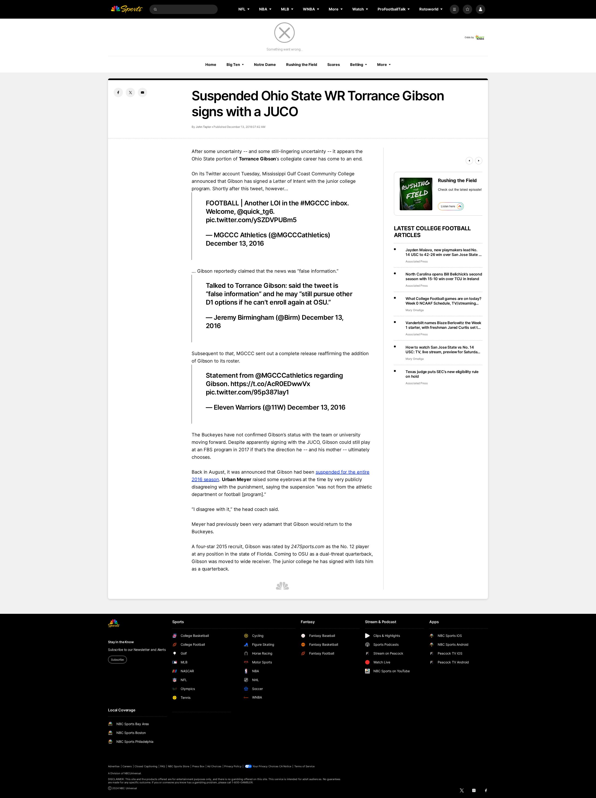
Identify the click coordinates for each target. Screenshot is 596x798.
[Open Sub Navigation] (248, 9)
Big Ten (233, 64)
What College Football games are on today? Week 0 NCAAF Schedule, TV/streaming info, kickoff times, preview (443, 301)
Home (210, 64)
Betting (356, 64)
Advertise (114, 766)
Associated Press (417, 261)
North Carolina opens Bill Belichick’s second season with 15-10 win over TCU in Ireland (444, 276)
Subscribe (117, 659)
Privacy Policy (232, 766)
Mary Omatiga (415, 310)
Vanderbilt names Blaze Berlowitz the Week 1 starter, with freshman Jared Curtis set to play (443, 325)
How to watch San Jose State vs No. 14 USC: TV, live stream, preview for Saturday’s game (444, 349)
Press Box (198, 766)
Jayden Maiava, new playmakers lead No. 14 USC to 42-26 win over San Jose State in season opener (444, 252)
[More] (454, 9)
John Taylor (203, 127)
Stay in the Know (121, 642)
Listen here (448, 206)
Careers (127, 766)
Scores (333, 64)
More (382, 64)
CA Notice (285, 766)
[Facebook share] (118, 92)
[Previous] (469, 160)
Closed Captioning (146, 766)
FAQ (162, 766)
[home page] (126, 9)
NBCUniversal (132, 773)
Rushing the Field (301, 64)
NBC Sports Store (179, 766)
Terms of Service (304, 766)
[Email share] (142, 92)
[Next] (478, 160)
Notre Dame (265, 64)
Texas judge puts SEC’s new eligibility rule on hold (442, 374)
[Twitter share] (130, 92)
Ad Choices (214, 766)
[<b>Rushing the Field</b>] (416, 194)
